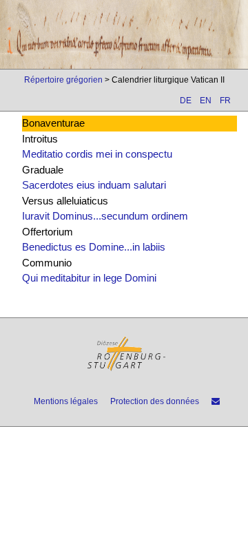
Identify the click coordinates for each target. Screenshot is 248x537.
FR (225, 100)
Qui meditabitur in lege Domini (89, 278)
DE (186, 100)
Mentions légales (66, 401)
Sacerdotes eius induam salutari (94, 185)
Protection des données (154, 401)
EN (205, 100)
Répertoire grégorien (63, 80)
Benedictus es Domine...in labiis (93, 247)
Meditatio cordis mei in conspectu (97, 154)
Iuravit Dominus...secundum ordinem (105, 216)
